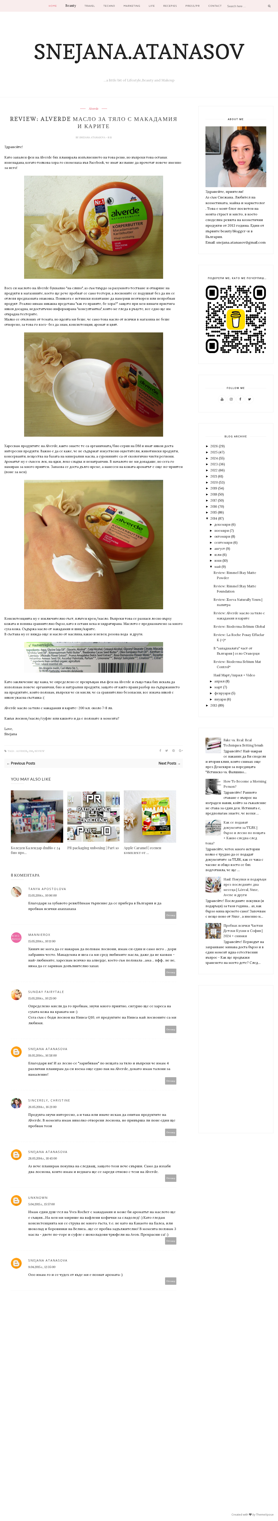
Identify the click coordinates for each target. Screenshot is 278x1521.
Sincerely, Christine (49, 1100)
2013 (213, 705)
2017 (213, 500)
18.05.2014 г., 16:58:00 (42, 1055)
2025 (214, 452)
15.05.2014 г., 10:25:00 (42, 998)
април (219, 681)
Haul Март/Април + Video (234, 675)
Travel (89, 5)
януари (220, 699)
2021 (213, 476)
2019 (213, 488)
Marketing (132, 5)
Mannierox (39, 935)
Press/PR (192, 5)
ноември (221, 530)
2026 (214, 446)
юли (218, 555)
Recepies (170, 5)
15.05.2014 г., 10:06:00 (42, 895)
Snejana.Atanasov (139, 51)
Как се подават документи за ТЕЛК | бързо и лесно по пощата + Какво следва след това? (235, 832)
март (218, 687)
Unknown (38, 1198)
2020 (214, 482)
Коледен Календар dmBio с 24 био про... (35, 850)
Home (53, 5)
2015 (213, 512)
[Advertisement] (235, 1059)
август (219, 549)
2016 (213, 506)
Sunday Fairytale (46, 992)
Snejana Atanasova (92, 137)
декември (222, 524)
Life (152, 5)
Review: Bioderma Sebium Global (239, 626)
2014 (213, 518)
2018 (213, 494)
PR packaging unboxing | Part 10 (93, 848)
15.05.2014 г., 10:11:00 (41, 941)
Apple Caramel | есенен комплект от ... (142, 850)
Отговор (170, 915)
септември (223, 542)
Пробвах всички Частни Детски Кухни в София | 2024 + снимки (243, 930)
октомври (222, 536)
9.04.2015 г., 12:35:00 (41, 1267)
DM (31, 751)
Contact (215, 5)
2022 (214, 470)
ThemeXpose (265, 1514)
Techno (109, 5)
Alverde (93, 109)
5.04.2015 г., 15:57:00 (41, 1204)
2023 (214, 464)
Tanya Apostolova (47, 889)
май (217, 567)
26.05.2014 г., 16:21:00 (42, 1107)
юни (218, 560)
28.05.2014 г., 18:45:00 (42, 1158)
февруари (222, 693)
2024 (214, 458)
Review (40, 751)
